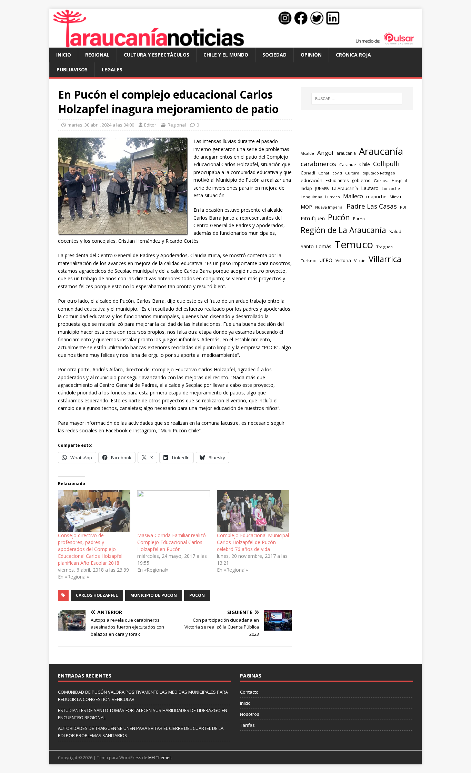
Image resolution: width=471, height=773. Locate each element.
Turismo (309, 260)
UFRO (326, 260)
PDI (403, 207)
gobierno (361, 180)
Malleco (353, 196)
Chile (364, 164)
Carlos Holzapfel (97, 595)
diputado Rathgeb (378, 172)
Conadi (308, 173)
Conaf (323, 172)
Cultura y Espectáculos (156, 54)
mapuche (376, 196)
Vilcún (359, 260)
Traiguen (384, 246)
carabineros (318, 164)
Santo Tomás (316, 246)
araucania (346, 153)
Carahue (347, 165)
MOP (306, 206)
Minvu (395, 196)
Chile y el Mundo (225, 54)
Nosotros (249, 714)
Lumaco (332, 196)
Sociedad (274, 54)
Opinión (311, 54)
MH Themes (159, 758)
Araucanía (381, 151)
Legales (112, 69)
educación (311, 180)
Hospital (399, 180)
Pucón (197, 595)
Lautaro (370, 188)
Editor (150, 125)
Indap (306, 188)
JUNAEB (322, 188)
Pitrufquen (313, 218)
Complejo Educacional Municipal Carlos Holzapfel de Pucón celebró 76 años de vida (253, 542)
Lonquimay (311, 196)
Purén (359, 219)
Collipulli (386, 164)
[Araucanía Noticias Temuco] (235, 43)
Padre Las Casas (372, 206)
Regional (97, 54)
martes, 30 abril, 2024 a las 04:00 (101, 125)
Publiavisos (72, 69)
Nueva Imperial (329, 207)
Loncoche (391, 188)
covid (337, 173)
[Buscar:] (357, 98)
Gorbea (381, 180)
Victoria (343, 260)
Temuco (353, 244)
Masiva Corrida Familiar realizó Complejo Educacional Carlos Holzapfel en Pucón (171, 542)
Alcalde (307, 153)
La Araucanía (345, 188)
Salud (395, 231)
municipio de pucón (153, 595)
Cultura (352, 172)
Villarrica (385, 258)
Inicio (63, 54)
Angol (325, 153)
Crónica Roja (353, 54)
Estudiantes (337, 180)
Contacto (249, 692)
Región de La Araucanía (343, 230)
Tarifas (247, 725)
